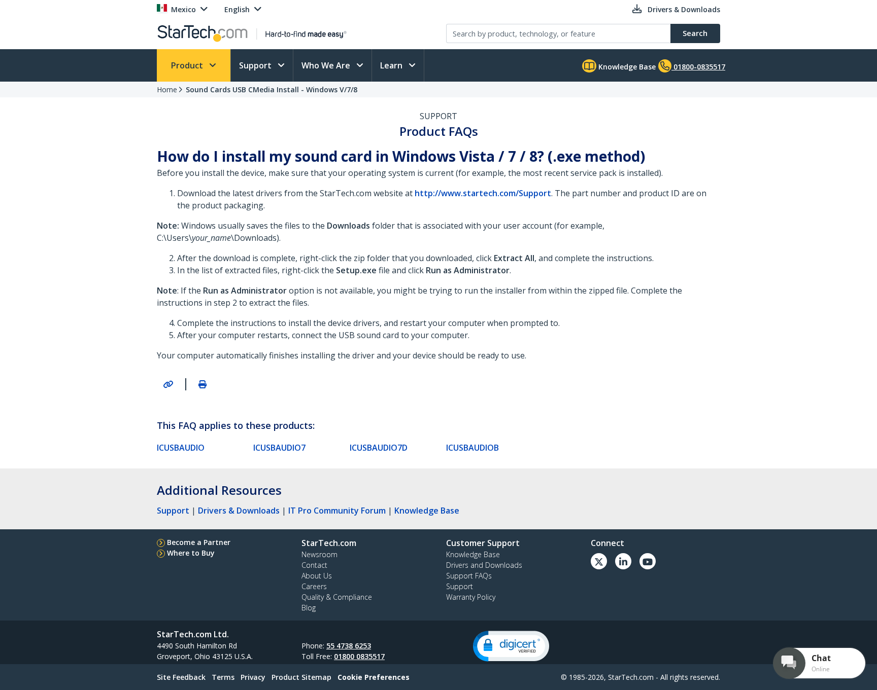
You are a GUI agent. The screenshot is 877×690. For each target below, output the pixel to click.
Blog (308, 607)
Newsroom (319, 554)
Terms (223, 677)
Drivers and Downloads (484, 565)
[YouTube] (647, 561)
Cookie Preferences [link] (374, 677)
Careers (314, 586)
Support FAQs (469, 575)
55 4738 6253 (348, 645)
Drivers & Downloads (239, 510)
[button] (511, 646)
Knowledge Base (626, 66)
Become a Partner (198, 542)
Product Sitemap (301, 677)
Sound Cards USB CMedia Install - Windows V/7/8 (271, 89)
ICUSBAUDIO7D (379, 447)
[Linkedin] (623, 561)
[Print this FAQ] (202, 384)
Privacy (253, 677)
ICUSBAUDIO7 (279, 447)
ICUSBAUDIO (181, 447)
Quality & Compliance (336, 597)
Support (256, 65)
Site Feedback (181, 677)
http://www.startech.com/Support (483, 193)
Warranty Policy (470, 597)
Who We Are (326, 65)
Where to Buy (191, 553)
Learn (392, 65)
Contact (314, 565)
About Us (316, 575)
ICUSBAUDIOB (472, 447)
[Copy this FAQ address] (168, 384)
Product (188, 65)
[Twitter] (599, 561)
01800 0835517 (359, 656)
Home (167, 89)
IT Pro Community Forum (337, 510)
